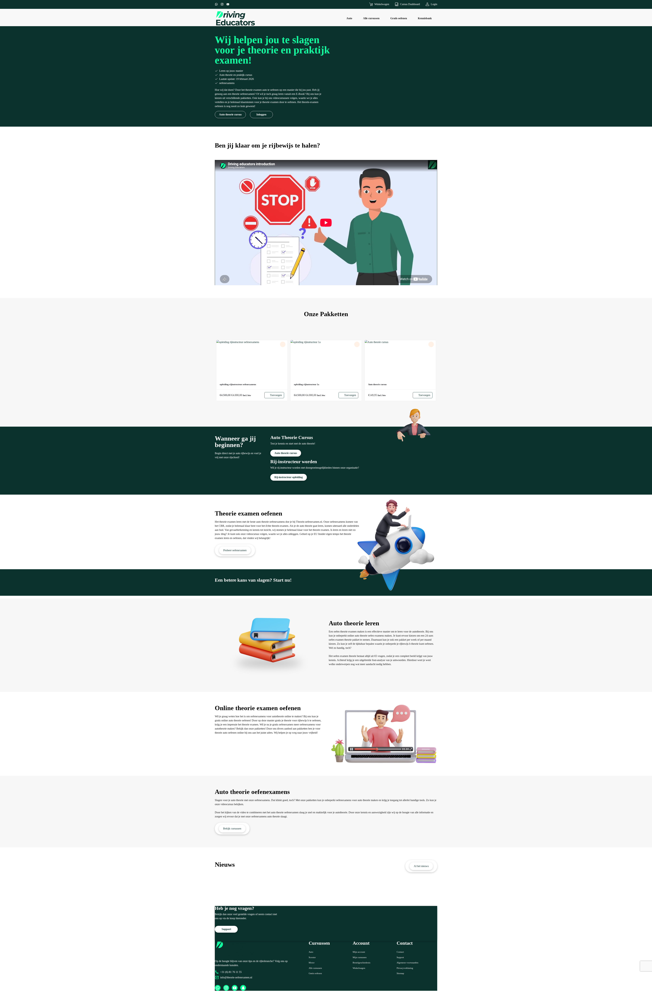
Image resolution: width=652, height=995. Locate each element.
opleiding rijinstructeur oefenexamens (238, 384)
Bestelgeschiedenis (361, 962)
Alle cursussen (315, 968)
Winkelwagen (359, 968)
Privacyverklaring (405, 968)
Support (400, 957)
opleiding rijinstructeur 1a (306, 384)
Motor (311, 962)
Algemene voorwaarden (407, 962)
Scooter (312, 957)
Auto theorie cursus (377, 384)
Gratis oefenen (315, 973)
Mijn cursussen (360, 957)
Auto (311, 952)
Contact (400, 952)
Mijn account (359, 952)
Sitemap (400, 973)
